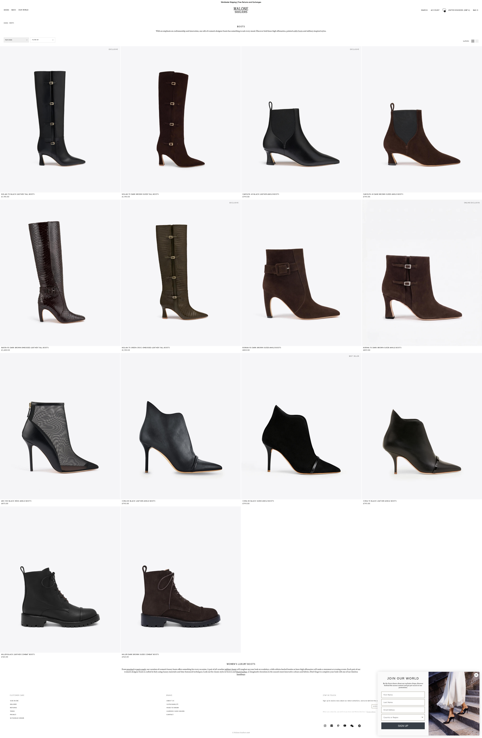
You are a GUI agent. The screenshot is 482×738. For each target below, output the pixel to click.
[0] (444, 10)
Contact (170, 714)
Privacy (13, 714)
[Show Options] (422, 717)
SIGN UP (403, 725)
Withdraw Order (17, 718)
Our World (23, 10)
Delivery (13, 704)
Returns (13, 707)
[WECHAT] (352, 727)
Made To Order (173, 707)
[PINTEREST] (338, 727)
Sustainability (172, 704)
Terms (12, 711)
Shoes (6, 10)
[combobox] (402, 717)
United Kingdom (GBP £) (459, 10)
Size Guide (14, 700)
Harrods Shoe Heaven (176, 711)
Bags (14, 10)
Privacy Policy (371, 711)
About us (170, 700)
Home (6, 23)
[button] (9, 119)
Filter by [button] (35, 39)
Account (435, 10)
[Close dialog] (476, 675)
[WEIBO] (359, 727)
